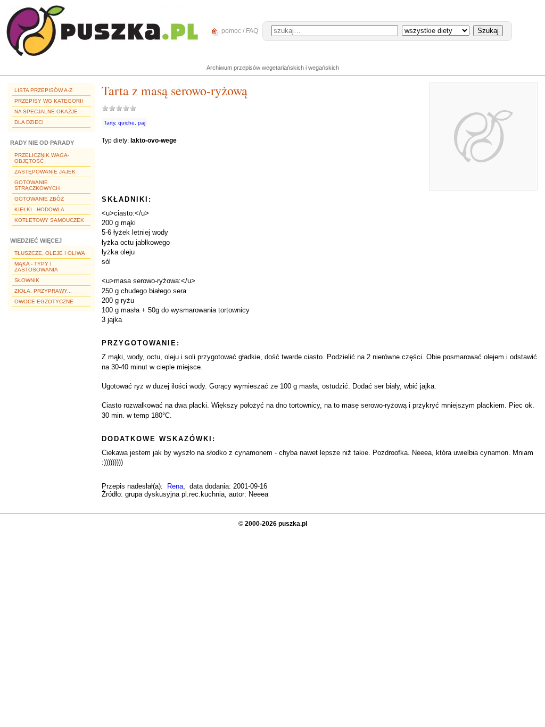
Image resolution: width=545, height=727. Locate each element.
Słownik (26, 280)
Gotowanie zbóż (39, 199)
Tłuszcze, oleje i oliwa (49, 253)
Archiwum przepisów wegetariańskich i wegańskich (273, 67)
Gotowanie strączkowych (37, 185)
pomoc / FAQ (239, 31)
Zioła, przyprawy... (43, 291)
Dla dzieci (29, 122)
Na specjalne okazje (46, 111)
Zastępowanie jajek (45, 172)
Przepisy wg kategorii (48, 101)
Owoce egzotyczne (43, 301)
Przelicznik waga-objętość (41, 158)
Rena (175, 486)
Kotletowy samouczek (49, 220)
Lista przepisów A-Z (43, 90)
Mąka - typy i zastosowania (36, 266)
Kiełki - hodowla (39, 209)
